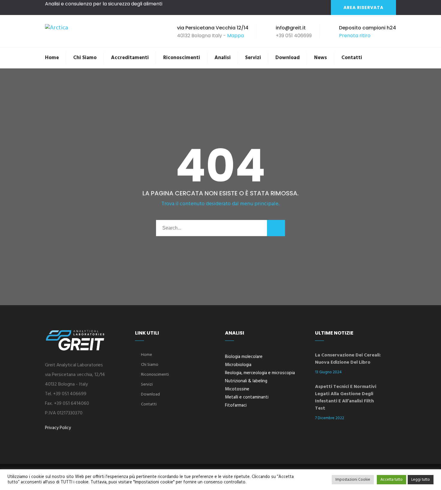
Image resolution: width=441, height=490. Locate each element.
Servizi (253, 58)
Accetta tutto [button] (391, 479)
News (320, 58)
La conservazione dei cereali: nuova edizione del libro (348, 358)
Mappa (235, 35)
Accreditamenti (130, 58)
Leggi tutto (420, 479)
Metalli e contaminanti (246, 397)
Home (52, 58)
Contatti (351, 58)
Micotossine (237, 389)
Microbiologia (238, 364)
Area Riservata (363, 8)
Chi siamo (85, 58)
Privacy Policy (58, 427)
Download (287, 58)
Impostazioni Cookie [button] (352, 479)
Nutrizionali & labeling (246, 381)
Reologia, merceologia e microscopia (260, 373)
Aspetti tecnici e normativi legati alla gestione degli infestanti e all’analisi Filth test (345, 397)
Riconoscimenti (181, 58)
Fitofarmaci (236, 405)
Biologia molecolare (243, 356)
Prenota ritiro (354, 35)
